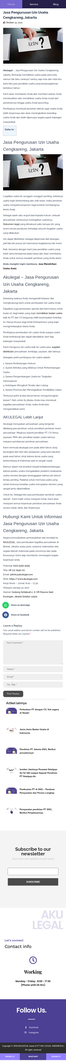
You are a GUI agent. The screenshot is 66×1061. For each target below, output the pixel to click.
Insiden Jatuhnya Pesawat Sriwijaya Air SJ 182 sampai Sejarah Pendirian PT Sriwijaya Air (38, 773)
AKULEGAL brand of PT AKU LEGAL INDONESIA (40, 1046)
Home (11, 4)
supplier (56, 347)
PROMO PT (56, 1056)
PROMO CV (10, 1056)
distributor (8, 351)
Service (34, 4)
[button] (31, 605)
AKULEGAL (9, 542)
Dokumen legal (11, 224)
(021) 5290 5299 (21, 565)
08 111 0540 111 (17, 570)
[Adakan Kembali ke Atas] (60, 1055)
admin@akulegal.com (21, 574)
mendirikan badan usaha (49, 313)
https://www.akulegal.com (23, 579)
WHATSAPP (33, 1056)
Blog (55, 4)
